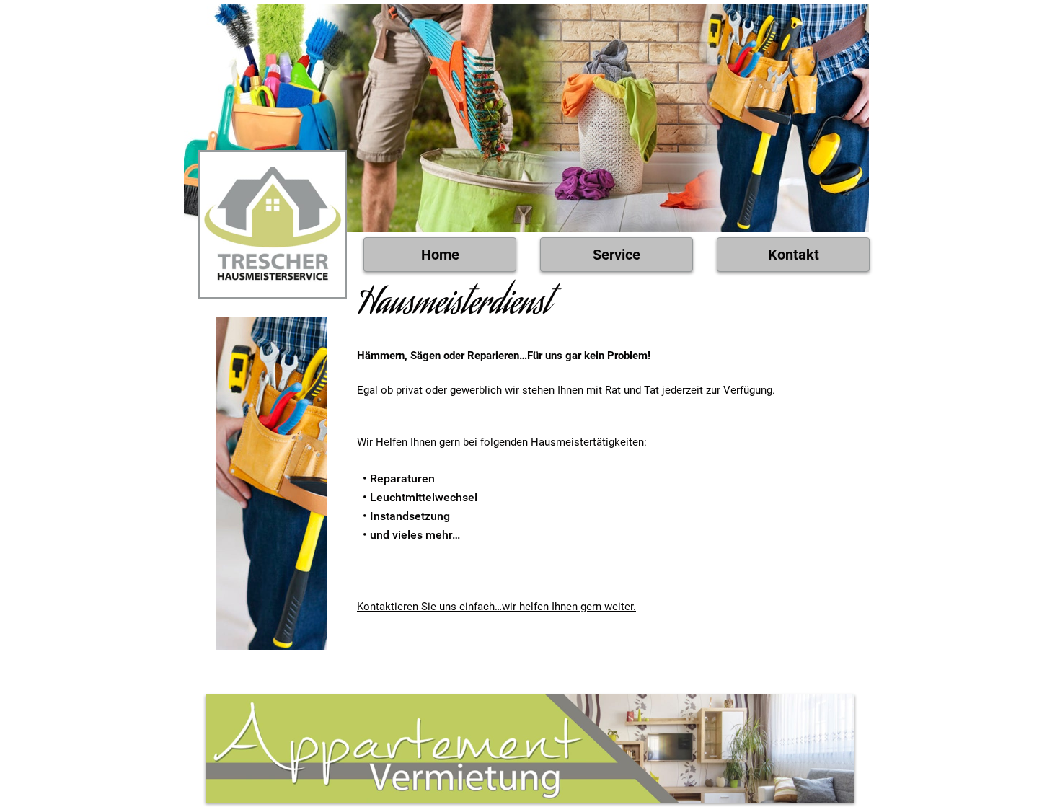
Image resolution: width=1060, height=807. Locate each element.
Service (616, 254)
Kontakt (793, 254)
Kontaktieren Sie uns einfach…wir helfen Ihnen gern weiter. (496, 606)
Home (440, 254)
